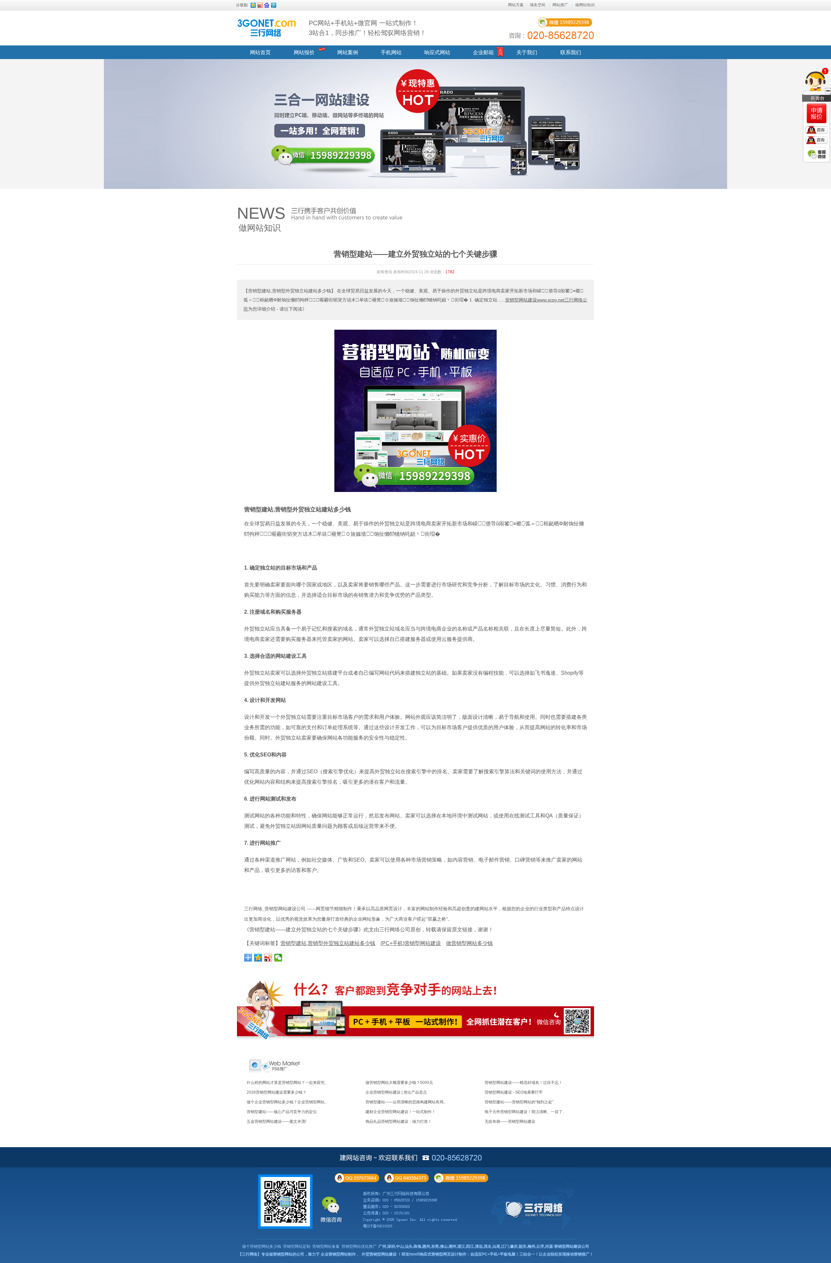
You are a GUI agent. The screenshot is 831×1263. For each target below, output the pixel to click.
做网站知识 (585, 5)
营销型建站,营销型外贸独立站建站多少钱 (297, 509)
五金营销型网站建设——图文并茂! (276, 1121)
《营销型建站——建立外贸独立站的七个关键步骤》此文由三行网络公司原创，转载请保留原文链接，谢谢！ (368, 929)
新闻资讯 (384, 272)
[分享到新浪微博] (268, 958)
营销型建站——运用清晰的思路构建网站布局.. (405, 1102)
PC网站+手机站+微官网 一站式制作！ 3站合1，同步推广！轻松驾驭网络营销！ (367, 27)
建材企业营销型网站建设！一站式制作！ (401, 1112)
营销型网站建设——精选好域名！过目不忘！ (524, 1082)
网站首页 (260, 52)
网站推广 (560, 5)
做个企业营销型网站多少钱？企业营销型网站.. (287, 1102)
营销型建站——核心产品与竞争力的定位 (282, 1112)
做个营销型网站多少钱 (261, 1246)
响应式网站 (437, 52)
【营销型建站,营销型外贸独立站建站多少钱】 (289, 290)
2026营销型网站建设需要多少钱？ (276, 1092)
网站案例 (347, 52)
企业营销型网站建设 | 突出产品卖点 (396, 1092)
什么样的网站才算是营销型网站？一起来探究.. (287, 1082)
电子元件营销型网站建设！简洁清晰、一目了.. (524, 1112)
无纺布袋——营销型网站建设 (510, 1121)
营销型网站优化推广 (359, 1246)
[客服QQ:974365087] (816, 113)
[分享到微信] (278, 958)
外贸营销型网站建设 (379, 1254)
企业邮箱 (483, 52)
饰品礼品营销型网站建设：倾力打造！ (399, 1121)
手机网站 (391, 52)
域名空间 (537, 5)
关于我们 (526, 52)
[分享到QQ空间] (258, 958)
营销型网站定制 (296, 1246)
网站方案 (516, 5)
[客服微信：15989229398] (817, 154)
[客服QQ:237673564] (816, 130)
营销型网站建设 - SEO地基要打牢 (514, 1092)
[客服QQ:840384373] (816, 140)
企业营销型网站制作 (338, 1254)
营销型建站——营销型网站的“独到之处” (519, 1102)
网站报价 (304, 52)
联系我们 (570, 52)
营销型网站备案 (326, 1246)
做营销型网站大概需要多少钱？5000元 (399, 1082)
